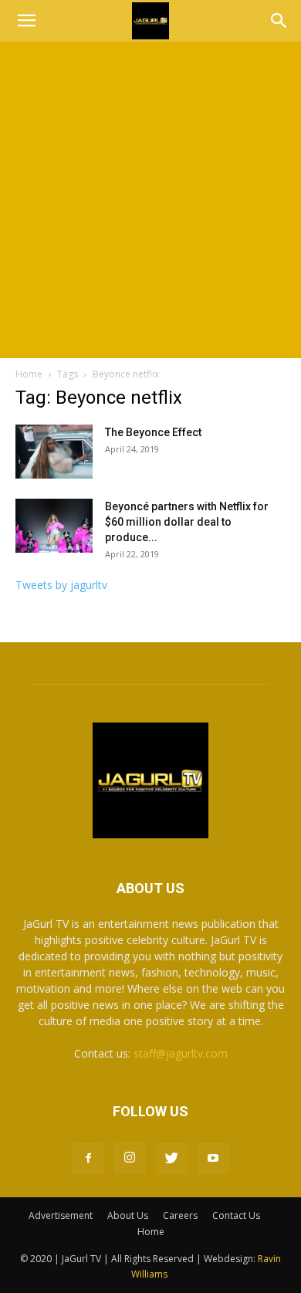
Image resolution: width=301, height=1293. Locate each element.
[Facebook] (88, 1158)
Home (28, 374)
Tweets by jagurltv (61, 584)
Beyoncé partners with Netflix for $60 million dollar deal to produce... (187, 521)
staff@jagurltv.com (181, 1053)
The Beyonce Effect (153, 432)
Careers (180, 1215)
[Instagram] (129, 1157)
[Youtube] (213, 1158)
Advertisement (61, 1215)
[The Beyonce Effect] (54, 452)
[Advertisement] (150, 199)
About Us (127, 1215)
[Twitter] (171, 1158)
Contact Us (236, 1215)
